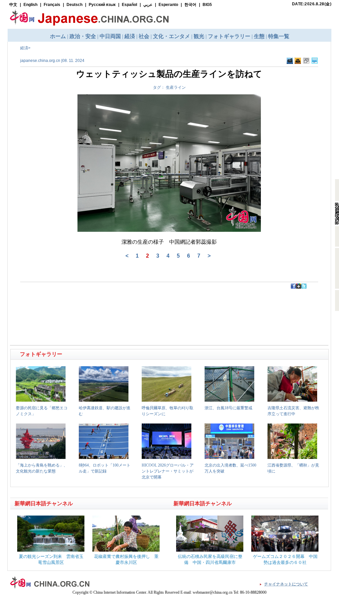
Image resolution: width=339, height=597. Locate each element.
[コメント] (315, 61)
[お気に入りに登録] (306, 61)
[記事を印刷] (298, 61)
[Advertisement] (90, 304)
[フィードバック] (290, 61)
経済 (24, 48)
